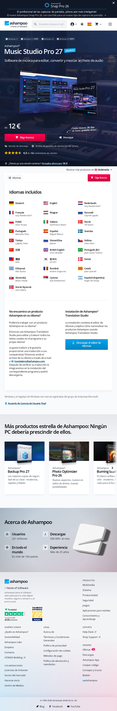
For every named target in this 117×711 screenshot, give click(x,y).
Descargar (68, 137)
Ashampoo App (91, 659)
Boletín (86, 675)
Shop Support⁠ (90, 637)
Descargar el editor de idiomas (88, 344)
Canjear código (91, 665)
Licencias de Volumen (16, 670)
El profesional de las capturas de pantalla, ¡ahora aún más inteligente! (56, 11)
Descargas (88, 654)
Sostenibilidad (12, 637)
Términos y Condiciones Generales (56, 638)
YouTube (75, 706)
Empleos (9, 647)
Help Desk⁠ (88, 631)
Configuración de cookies (57, 650)
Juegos (86, 605)
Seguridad (88, 600)
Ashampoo (90, 680)
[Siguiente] (112, 467)
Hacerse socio (12, 680)
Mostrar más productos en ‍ (87, 169)
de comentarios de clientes (40, 153)
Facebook (57, 706)
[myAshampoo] (73, 24)
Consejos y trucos (92, 670)
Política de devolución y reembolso (56, 662)
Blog (42, 706)
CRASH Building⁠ (13, 657)
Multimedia (89, 585)
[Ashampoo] (16, 581)
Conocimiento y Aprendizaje (91, 617)
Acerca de (49, 631)
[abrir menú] (110, 24)
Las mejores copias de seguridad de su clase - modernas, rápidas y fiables (24, 480)
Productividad (90, 595)
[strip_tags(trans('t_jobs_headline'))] (37, 613)
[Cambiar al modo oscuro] (82, 24)
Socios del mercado (15, 675)
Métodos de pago (53, 655)
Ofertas (88, 649)
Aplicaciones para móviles (96, 610)
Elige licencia (26, 137)
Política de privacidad (55, 645)
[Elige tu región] (89, 24)
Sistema (87, 590)
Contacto (9, 652)
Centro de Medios (14, 685)
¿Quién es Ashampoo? (16, 631)
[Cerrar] (113, 3)
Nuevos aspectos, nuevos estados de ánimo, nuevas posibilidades (68, 483)
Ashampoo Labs (13, 642)
